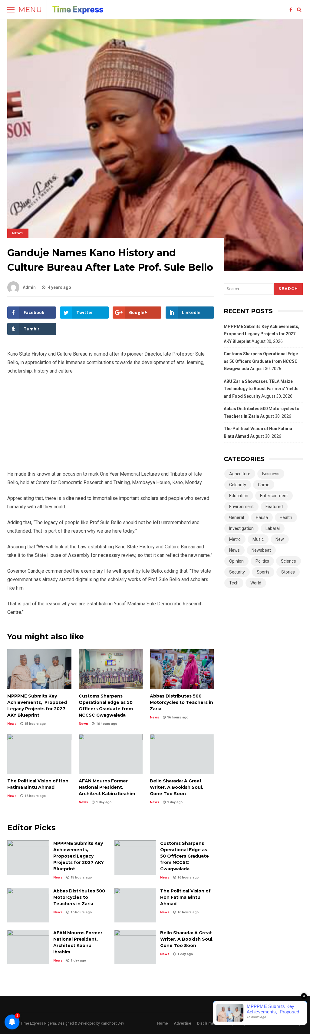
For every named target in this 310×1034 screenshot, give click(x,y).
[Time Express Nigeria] (78, 11)
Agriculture (239, 473)
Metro (235, 539)
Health (286, 517)
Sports (263, 572)
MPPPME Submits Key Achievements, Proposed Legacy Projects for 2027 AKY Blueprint (39, 669)
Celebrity (237, 484)
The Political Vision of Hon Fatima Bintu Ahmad (39, 754)
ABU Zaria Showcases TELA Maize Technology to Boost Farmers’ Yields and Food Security (261, 389)
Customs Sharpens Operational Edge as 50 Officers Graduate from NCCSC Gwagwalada (111, 669)
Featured (274, 506)
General (236, 517)
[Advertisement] (110, 425)
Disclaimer (206, 1023)
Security (237, 572)
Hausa (262, 517)
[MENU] (11, 9)
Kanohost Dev (112, 1023)
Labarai (272, 528)
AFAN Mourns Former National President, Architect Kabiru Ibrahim (111, 754)
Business (270, 473)
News (18, 233)
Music (258, 539)
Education (238, 495)
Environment (241, 506)
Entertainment (274, 495)
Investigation (241, 528)
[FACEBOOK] (290, 9)
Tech (234, 583)
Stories (288, 572)
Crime (263, 484)
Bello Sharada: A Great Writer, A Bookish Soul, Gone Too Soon (182, 754)
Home (162, 1023)
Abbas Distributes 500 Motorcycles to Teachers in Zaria (182, 669)
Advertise (182, 1023)
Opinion (236, 561)
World (255, 583)
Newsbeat (261, 550)
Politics (262, 561)
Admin (29, 287)
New (279, 539)
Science (288, 561)
